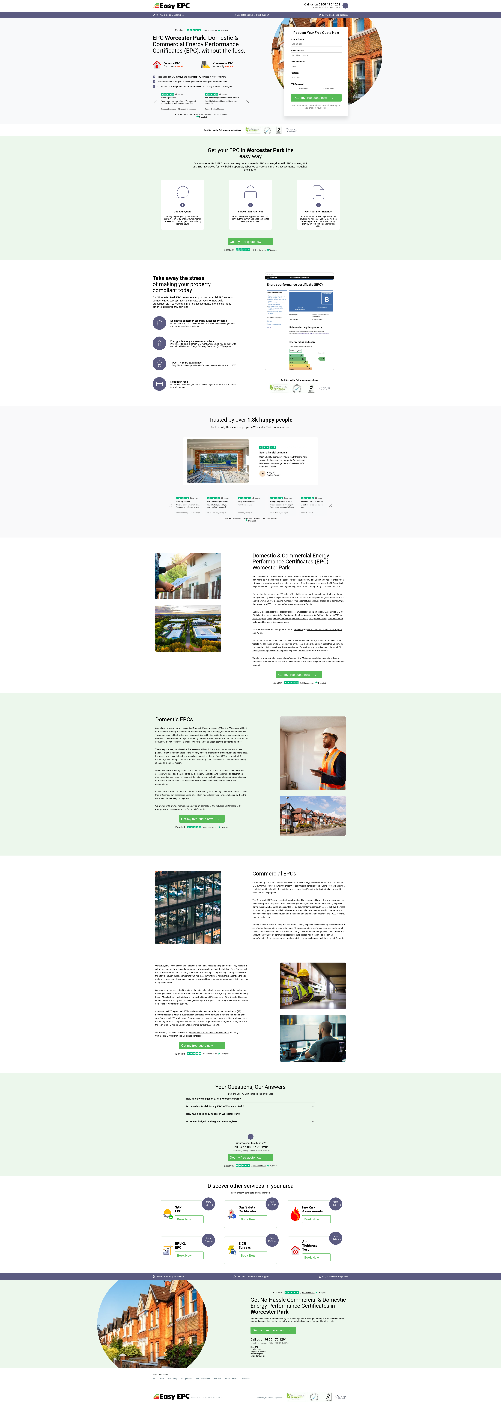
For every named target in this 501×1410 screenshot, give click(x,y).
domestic (298, 629)
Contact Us (303, 650)
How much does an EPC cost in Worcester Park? (213, 1114)
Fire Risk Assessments (305, 615)
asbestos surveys (300, 618)
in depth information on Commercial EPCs (209, 1032)
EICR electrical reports (262, 615)
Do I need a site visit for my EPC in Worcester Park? (215, 1106)
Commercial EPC (334, 612)
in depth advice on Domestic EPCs (199, 806)
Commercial (329, 88)
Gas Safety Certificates (283, 615)
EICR (162, 1379)
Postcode (295, 73)
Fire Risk (217, 1379)
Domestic (303, 88)
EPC (154, 1379)
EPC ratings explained (312, 658)
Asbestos (245, 1379)
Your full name (297, 39)
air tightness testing (318, 618)
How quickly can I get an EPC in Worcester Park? (213, 1098)
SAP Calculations (203, 1379)
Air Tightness (186, 1379)
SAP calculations (324, 615)
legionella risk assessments (276, 622)
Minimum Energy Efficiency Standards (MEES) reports (194, 1025)
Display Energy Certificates (279, 618)
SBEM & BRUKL (231, 1379)
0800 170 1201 (329, 4)
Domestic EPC (319, 612)
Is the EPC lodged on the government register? (212, 1121)
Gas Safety (172, 1379)
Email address (297, 50)
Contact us (260, 1356)
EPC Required (297, 84)
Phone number (298, 61)
